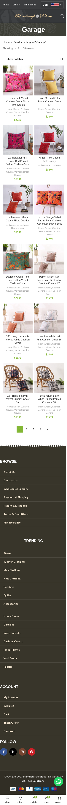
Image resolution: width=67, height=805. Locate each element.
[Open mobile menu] (4, 16)
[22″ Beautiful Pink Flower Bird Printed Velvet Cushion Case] (18, 140)
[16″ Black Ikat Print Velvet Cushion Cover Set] (18, 378)
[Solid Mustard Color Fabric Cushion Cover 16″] (49, 80)
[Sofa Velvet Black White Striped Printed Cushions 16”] (49, 378)
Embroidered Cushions (49, 165)
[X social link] (13, 752)
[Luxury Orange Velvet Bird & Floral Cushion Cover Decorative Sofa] (49, 199)
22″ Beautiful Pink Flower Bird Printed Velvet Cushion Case (18, 161)
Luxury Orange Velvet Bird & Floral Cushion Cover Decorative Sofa (49, 220)
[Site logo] (33, 15)
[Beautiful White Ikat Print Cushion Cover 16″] (49, 318)
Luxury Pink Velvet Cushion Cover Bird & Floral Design (17, 101)
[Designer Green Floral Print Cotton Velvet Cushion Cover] (18, 259)
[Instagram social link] (22, 752)
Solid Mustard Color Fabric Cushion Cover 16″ (49, 101)
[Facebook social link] (3, 752)
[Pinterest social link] (31, 752)
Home (6, 42)
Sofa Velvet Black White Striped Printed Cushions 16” (49, 399)
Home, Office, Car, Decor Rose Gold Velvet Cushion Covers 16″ (49, 280)
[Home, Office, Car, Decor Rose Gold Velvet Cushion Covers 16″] (49, 259)
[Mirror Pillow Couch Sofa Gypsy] (49, 140)
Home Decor (13, 109)
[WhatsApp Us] (58, 781)
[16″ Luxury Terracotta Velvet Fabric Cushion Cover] (18, 318)
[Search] (62, 16)
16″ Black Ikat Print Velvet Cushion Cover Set (17, 399)
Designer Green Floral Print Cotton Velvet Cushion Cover (17, 280)
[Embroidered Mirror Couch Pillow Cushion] (18, 199)
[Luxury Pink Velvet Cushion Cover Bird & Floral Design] (18, 80)
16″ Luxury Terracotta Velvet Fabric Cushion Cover (18, 339)
